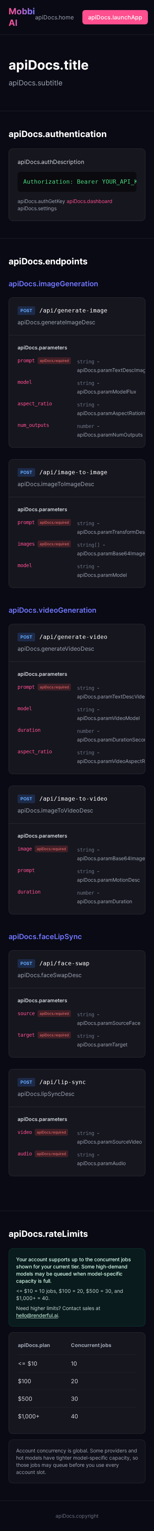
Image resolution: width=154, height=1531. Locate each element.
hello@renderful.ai (37, 1315)
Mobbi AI (22, 17)
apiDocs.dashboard (89, 201)
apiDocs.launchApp (115, 17)
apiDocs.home (54, 17)
